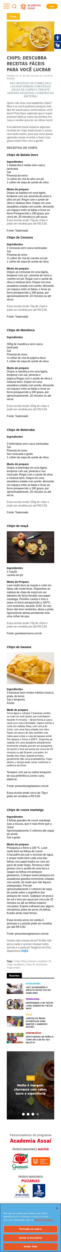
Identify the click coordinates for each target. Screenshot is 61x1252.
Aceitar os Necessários (30, 1237)
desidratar (41, 964)
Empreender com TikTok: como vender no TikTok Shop (39, 1005)
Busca (14, 6)
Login (52, 6)
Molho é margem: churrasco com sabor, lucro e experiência (30, 1089)
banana (32, 961)
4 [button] (37, 1114)
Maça (24, 961)
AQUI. (25, 950)
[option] (30, 1085)
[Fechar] (57, 1208)
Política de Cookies (44, 1220)
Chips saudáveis (16, 964)
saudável (42, 961)
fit (50, 961)
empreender (13, 967)
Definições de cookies (30, 1229)
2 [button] (28, 1114)
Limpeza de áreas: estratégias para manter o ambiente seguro (36, 1022)
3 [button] (33, 1114)
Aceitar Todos (30, 1246)
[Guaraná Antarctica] (20, 1161)
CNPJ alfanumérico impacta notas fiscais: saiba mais (38, 990)
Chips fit (30, 964)
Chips (17, 961)
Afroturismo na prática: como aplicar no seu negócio (40, 1039)
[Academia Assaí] (30, 6)
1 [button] (23, 1114)
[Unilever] (40, 1161)
